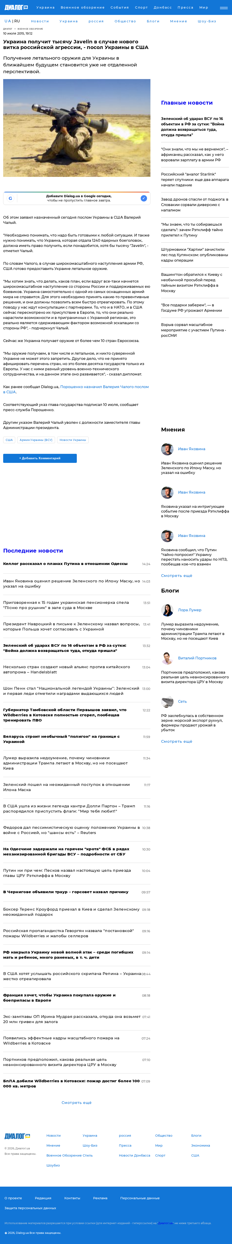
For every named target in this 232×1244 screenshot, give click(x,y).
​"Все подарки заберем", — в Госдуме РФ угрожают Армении (191, 308)
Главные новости (187, 102)
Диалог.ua (165, 1223)
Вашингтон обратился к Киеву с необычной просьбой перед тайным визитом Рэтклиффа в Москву (191, 282)
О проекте (13, 1198)
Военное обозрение (30, 29)
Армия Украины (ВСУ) (36, 440)
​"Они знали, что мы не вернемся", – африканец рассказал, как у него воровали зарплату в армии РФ (194, 154)
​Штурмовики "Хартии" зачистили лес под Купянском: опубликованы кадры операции (194, 254)
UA (8, 21)
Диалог (7, 29)
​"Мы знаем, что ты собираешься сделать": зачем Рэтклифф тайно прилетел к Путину (192, 229)
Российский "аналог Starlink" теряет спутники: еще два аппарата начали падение (195, 179)
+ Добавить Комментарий (39, 458)
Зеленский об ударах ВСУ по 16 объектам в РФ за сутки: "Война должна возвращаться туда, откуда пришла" (192, 127)
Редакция (43, 1198)
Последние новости (33, 550)
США (9, 440)
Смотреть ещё (77, 1103)
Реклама (100, 1198)
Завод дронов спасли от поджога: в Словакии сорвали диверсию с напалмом (194, 204)
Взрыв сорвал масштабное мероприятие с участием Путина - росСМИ (193, 330)
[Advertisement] (76, 502)
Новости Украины (73, 440)
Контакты (72, 1198)
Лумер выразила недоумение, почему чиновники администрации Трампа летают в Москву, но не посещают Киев (65, 763)
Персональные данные (140, 1198)
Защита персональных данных (30, 1208)
